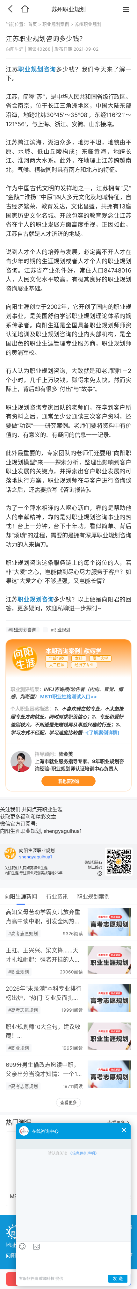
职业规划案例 (55, 24)
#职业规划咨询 (22, 629)
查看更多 (68, 1102)
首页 (32, 24)
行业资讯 (57, 896)
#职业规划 (60, 629)
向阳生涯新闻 (20, 896)
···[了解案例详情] (101, 733)
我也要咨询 (68, 781)
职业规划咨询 (37, 69)
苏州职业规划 (88, 24)
